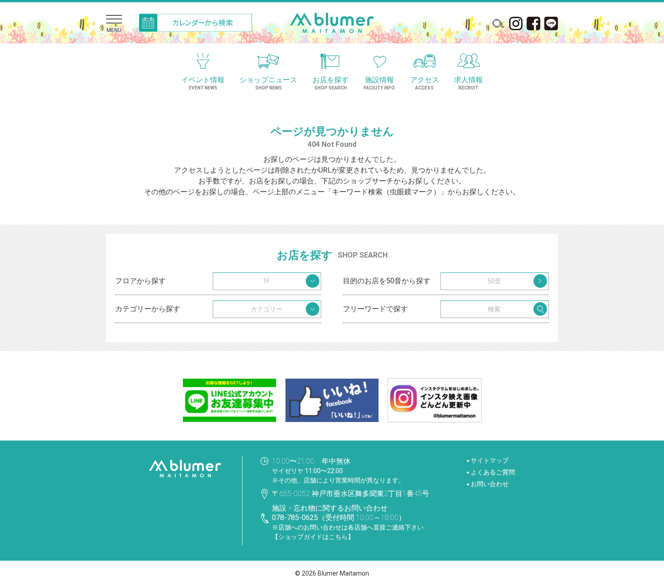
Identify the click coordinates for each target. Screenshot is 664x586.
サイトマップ (490, 460)
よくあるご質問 (493, 472)
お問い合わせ (490, 484)
